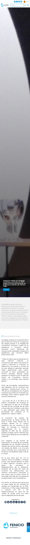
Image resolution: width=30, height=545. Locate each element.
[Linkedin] (13, 502)
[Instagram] (22, 502)
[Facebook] (5, 502)
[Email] (19, 502)
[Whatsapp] (16, 502)
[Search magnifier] (24, 5)
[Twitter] (8, 502)
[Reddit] (11, 502)
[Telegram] (24, 502)
